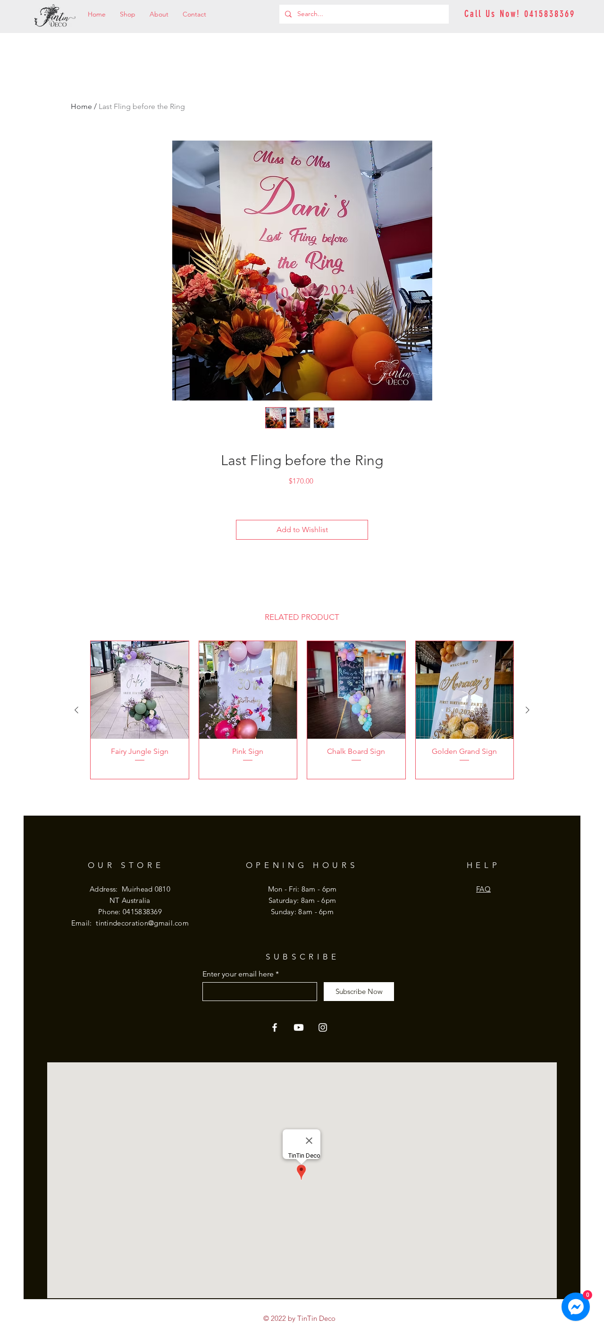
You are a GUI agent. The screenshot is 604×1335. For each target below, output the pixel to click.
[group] (302, 710)
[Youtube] (298, 1027)
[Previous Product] (76, 710)
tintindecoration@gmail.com (142, 922)
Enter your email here (238, 974)
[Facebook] (274, 1027)
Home (81, 106)
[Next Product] (527, 710)
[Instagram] (322, 1027)
